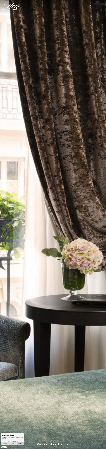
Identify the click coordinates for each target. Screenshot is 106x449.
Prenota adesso (99, 4)
